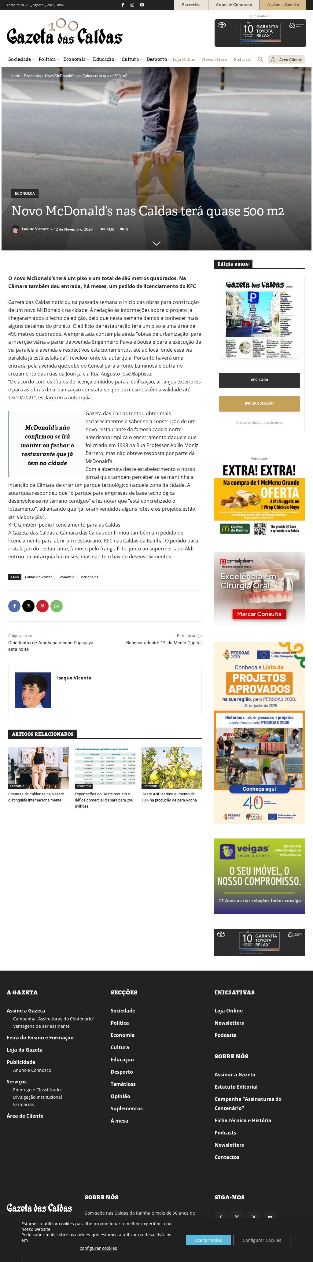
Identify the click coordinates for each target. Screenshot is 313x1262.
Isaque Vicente (35, 228)
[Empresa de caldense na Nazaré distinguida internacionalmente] (38, 768)
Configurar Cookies (262, 1240)
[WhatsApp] (56, 606)
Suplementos (127, 1108)
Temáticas (123, 1084)
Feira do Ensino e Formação (40, 1037)
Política (120, 1023)
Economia (32, 75)
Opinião (120, 1096)
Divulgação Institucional (37, 1097)
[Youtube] (142, 5)
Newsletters (229, 1023)
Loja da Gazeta (25, 1049)
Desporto (122, 1071)
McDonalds (89, 577)
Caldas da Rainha (38, 577)
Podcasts (225, 1035)
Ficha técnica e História (243, 1120)
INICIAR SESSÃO (259, 403)
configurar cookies (98, 1248)
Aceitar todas (208, 1240)
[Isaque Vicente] (16, 229)
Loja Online (229, 1010)
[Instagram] (132, 5)
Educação (122, 1059)
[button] (260, 59)
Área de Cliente (25, 1115)
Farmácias (23, 1104)
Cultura (120, 1047)
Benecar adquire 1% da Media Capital (164, 643)
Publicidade (21, 1062)
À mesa (119, 1120)
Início (15, 75)
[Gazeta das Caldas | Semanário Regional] (65, 31)
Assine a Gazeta (26, 1010)
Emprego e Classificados (38, 1090)
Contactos (227, 1157)
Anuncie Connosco (32, 1070)
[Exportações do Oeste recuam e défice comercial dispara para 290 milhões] (105, 768)
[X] (28, 606)
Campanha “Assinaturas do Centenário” (53, 1019)
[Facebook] (122, 5)
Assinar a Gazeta (235, 1074)
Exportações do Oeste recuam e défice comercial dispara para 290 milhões (104, 800)
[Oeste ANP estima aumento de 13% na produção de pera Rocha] (172, 768)
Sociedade (123, 1010)
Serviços (17, 1081)
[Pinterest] (42, 606)
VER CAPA (259, 380)
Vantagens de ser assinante (41, 1026)
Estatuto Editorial (236, 1086)
